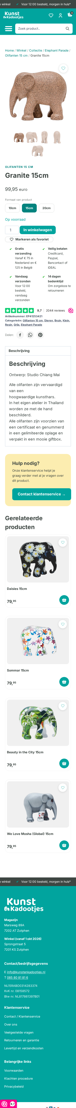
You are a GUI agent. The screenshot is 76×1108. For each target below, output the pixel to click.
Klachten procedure (18, 1078)
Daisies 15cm (17, 589)
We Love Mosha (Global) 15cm (30, 834)
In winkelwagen (37, 230)
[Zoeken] (67, 29)
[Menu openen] (8, 28)
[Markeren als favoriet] (63, 68)
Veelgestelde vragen (19, 1032)
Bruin (57, 320)
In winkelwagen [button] (64, 600)
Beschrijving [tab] (19, 351)
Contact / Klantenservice (22, 1016)
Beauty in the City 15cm (25, 752)
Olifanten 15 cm (33, 320)
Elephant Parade (31, 324)
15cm (29, 208)
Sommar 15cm (18, 670)
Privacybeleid (14, 1086)
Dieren (48, 320)
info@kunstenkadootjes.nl (26, 972)
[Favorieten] (51, 15)
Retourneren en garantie (21, 1040)
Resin (8, 324)
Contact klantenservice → (42, 494)
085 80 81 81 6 (17, 977)
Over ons (10, 1024)
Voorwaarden (13, 1070)
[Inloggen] (60, 15)
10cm (12, 208)
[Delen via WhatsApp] (30, 335)
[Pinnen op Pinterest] (40, 335)
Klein (66, 320)
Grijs (16, 324)
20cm (46, 208)
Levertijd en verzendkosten (23, 1048)
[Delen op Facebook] (20, 335)
